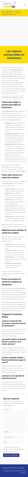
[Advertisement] (14, 31)
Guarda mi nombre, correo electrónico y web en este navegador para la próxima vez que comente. (14, 449)
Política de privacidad (15, 470)
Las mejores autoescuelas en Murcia (11, 12)
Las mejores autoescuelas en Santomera (11, 13)
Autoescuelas (8, 11)
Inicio (3, 11)
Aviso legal (6, 470)
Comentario (6, 409)
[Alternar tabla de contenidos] (20, 97)
